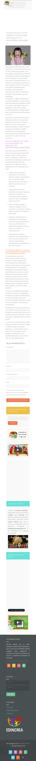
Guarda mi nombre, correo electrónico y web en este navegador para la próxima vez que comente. (17, 392)
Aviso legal (9, 707)
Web (7, 382)
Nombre (9, 366)
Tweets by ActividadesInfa (16, 608)
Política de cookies (12, 710)
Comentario (10, 347)
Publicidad (9, 713)
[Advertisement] (18, 19)
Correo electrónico (12, 374)
